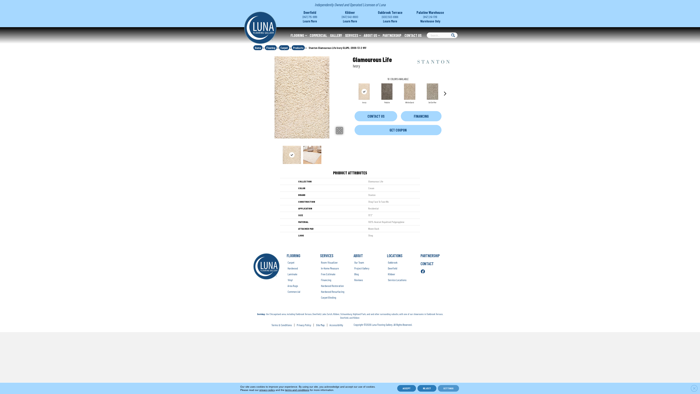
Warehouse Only (430, 21)
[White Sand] (409, 91)
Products (298, 47)
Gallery (336, 35)
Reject (427, 388)
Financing (421, 116)
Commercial (318, 35)
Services (351, 35)
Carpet (284, 47)
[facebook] (423, 271)
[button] (306, 35)
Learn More (310, 21)
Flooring (297, 35)
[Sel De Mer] (432, 91)
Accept (407, 388)
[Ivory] (364, 91)
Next (345, 153)
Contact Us (413, 35)
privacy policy (267, 390)
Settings (448, 388)
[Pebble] (386, 91)
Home (258, 47)
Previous (258, 153)
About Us (370, 35)
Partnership (392, 35)
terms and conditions (297, 390)
